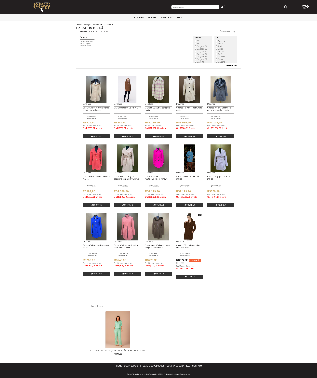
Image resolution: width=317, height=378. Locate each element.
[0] (303, 8)
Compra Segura (175, 366)
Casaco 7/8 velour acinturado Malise (189, 109)
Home (119, 366)
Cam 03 (200, 62)
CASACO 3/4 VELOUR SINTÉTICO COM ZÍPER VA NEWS (126, 246)
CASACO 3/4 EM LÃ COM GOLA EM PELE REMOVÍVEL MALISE (219, 109)
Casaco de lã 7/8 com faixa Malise (188, 178)
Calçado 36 (201, 51)
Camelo (221, 57)
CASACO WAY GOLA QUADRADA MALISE (219, 178)
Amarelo (221, 41)
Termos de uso (185, 374)
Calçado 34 (201, 46)
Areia (220, 44)
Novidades (97, 306)
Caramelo (222, 62)
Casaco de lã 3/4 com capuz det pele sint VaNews (157, 246)
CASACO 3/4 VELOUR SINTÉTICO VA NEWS (96, 246)
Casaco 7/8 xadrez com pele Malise (157, 109)
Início (79, 25)
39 (197, 41)
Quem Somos (131, 366)
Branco (220, 51)
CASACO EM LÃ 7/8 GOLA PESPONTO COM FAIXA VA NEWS (126, 178)
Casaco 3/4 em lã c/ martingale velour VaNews (156, 178)
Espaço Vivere (132, 374)
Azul (219, 46)
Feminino (95, 25)
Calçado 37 (201, 54)
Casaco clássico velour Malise (127, 108)
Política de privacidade (171, 374)
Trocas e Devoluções (152, 366)
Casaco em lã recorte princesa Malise (96, 178)
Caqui (220, 59)
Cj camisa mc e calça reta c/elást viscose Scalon (117, 351)
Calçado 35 (201, 49)
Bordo (220, 49)
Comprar (97, 136)
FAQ (188, 366)
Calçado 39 (201, 59)
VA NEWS (125, 187)
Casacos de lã (107, 25)
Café (219, 54)
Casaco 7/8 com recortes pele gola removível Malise (96, 109)
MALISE (94, 118)
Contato (197, 366)
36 (197, 44)
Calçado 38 (201, 57)
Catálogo (86, 25)
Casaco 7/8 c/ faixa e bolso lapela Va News (188, 246)
